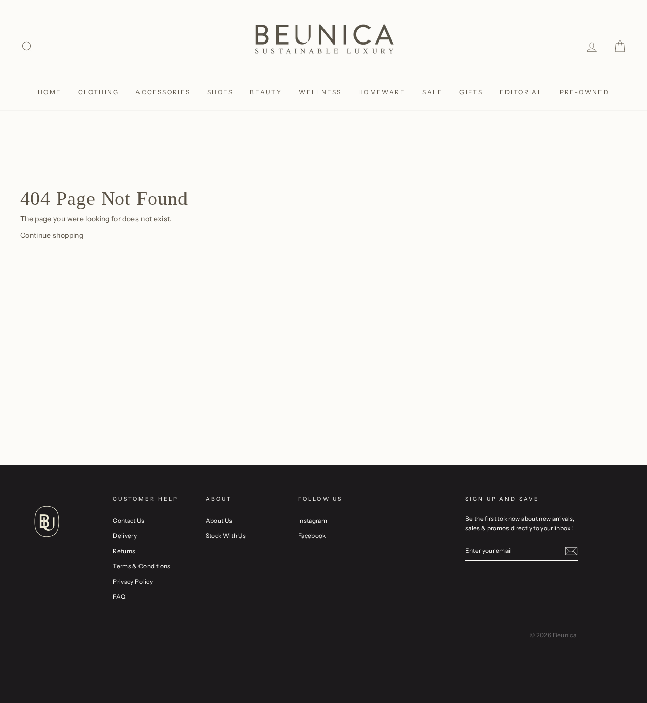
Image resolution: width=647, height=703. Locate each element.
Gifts (471, 92)
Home (50, 92)
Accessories (162, 92)
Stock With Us (226, 536)
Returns (124, 551)
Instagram (312, 520)
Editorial (521, 92)
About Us (219, 520)
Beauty (266, 92)
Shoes (220, 92)
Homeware (381, 92)
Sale (432, 92)
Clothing (98, 92)
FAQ (119, 596)
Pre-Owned (585, 92)
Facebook (312, 536)
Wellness (320, 92)
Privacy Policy (133, 581)
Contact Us (129, 520)
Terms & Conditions (141, 566)
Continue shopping (51, 235)
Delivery (125, 536)
